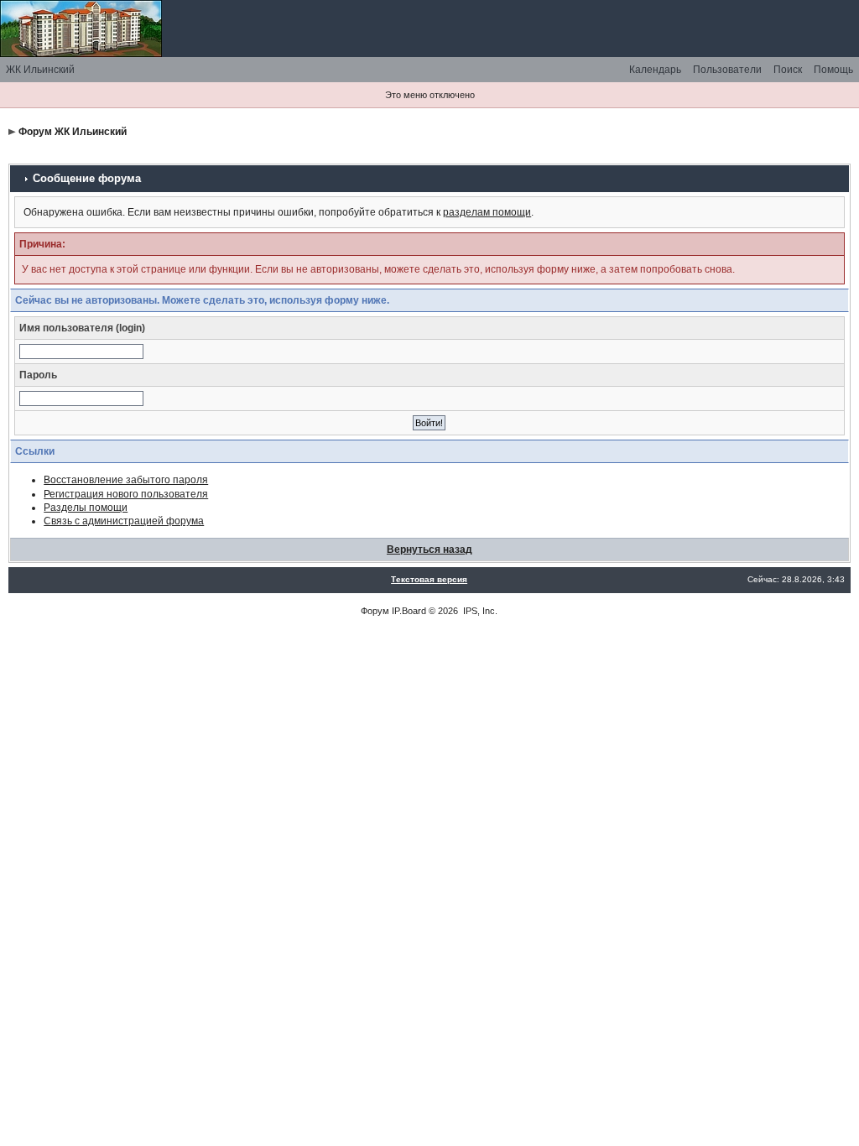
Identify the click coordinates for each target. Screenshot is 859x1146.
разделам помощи (487, 212)
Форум (375, 611)
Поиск (787, 70)
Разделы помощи (86, 507)
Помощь (833, 70)
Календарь (655, 70)
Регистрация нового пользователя (126, 494)
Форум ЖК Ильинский (72, 132)
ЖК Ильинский (40, 70)
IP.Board (409, 611)
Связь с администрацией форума (124, 521)
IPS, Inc (479, 611)
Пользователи (727, 70)
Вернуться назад (429, 549)
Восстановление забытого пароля (126, 480)
